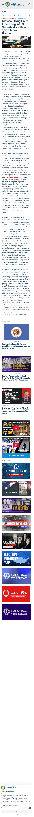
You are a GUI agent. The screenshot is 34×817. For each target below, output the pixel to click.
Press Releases (7, 373)
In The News (6, 342)
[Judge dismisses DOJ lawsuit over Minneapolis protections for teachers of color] (16, 332)
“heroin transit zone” (12, 177)
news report (23, 104)
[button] (3, 4)
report (15, 243)
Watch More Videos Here (16, 455)
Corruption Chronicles (9, 18)
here (25, 314)
